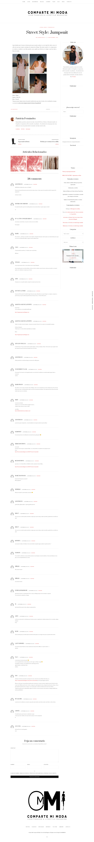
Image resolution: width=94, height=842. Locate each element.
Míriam (17, 566)
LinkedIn (61, 826)
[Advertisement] (72, 97)
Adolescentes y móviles (73, 188)
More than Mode (20, 475)
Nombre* (13, 764)
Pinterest (48, 826)
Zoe (16, 675)
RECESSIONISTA (19, 461)
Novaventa (65, 222)
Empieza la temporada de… (73, 256)
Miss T (17, 513)
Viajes (53, 1)
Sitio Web (46, 764)
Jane (16, 279)
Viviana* (17, 262)
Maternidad (35, 1)
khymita (17, 540)
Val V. (16, 657)
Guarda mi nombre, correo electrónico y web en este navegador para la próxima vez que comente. (34, 773)
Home (24, 1)
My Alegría (18, 699)
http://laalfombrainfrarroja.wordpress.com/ (22, 410)
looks (41, 27)
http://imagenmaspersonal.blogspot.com (22, 312)
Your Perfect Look (21, 369)
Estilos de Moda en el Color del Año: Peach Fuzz (73, 191)
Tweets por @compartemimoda (68, 171)
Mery (16, 400)
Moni (16, 631)
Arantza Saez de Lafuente (23, 304)
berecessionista (20, 444)
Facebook (18, 129)
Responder (35, 184)
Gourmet (48, 1)
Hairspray (18, 432)
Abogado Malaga (20, 343)
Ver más (74, 76)
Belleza (42, 1)
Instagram (28, 129)
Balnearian (65, 226)
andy (16, 616)
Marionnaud (19, 384)
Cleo (16, 247)
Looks (28, 1)
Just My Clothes (20, 291)
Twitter (22, 129)
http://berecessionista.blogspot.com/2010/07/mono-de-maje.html (26, 451)
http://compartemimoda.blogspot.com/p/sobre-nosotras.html (26, 680)
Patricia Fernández (26, 118)
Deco (58, 1)
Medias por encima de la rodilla (49, 141)
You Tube (55, 826)
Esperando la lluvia (23, 141)
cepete (17, 711)
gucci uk (17, 726)
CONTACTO (69, 1)
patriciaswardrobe (21, 590)
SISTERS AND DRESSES (21, 203)
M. (15, 604)
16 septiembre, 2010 (53, 37)
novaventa (65, 217)
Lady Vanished (19, 643)
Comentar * (13, 748)
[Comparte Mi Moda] (47, 13)
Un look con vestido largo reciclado (76, 222)
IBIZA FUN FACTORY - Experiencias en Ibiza (71, 175)
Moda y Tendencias (49, 27)
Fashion (17, 552)
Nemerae (17, 489)
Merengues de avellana (75, 209)
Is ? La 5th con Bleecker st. (23, 218)
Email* (28, 764)
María (17, 233)
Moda (63, 1)
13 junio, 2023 (73, 257)
